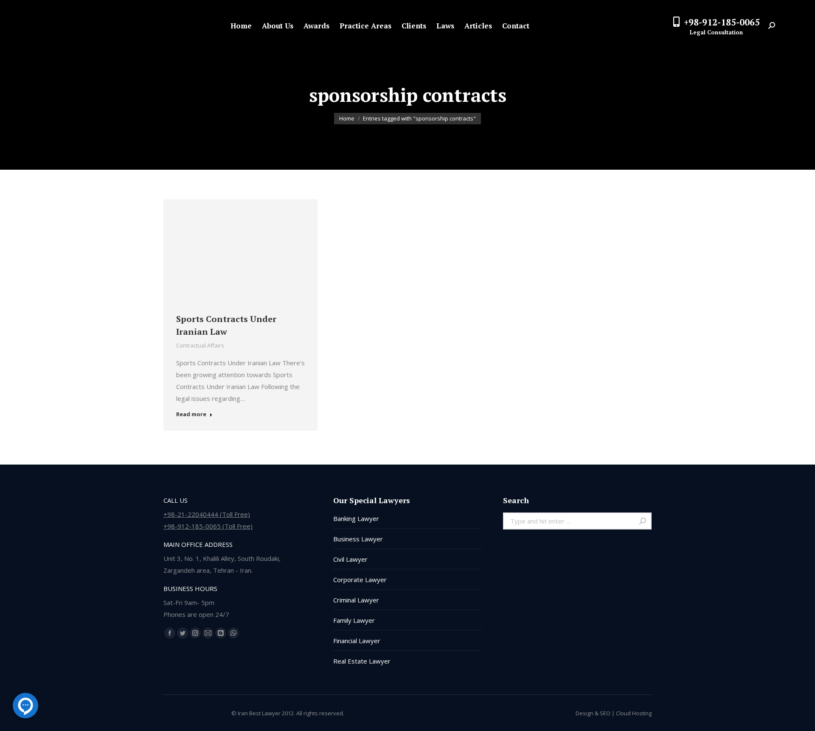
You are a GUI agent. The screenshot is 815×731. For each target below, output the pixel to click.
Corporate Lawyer (360, 579)
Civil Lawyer (350, 559)
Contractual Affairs (200, 345)
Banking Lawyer (356, 518)
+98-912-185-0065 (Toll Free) (208, 526)
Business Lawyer (358, 539)
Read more (191, 414)
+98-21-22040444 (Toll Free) (206, 514)
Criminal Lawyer (356, 600)
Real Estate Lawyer (362, 661)
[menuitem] (241, 25)
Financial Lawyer (356, 640)
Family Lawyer (354, 620)
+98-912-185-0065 (722, 22)
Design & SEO (593, 713)
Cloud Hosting (634, 713)
